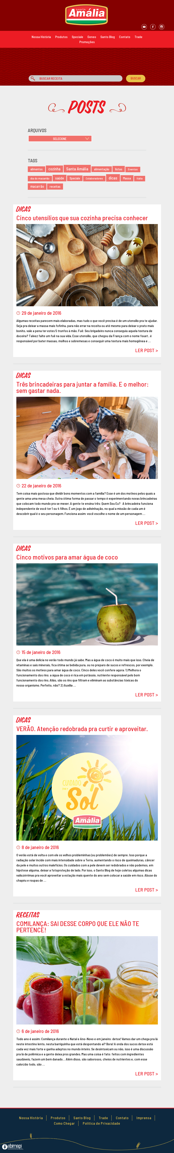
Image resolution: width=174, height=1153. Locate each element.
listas (118, 169)
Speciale (77, 37)
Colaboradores (94, 178)
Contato (124, 37)
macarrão (37, 186)
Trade (138, 37)
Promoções (87, 42)
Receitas (27, 915)
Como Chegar (64, 1123)
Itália (140, 178)
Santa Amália (77, 168)
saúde (59, 178)
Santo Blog (107, 37)
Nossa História (41, 37)
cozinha (54, 169)
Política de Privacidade (101, 1123)
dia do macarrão (39, 178)
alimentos (36, 169)
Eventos (133, 169)
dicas (113, 177)
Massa (127, 178)
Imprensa (143, 1118)
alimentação (101, 169)
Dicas (23, 209)
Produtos (61, 37)
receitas (55, 186)
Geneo (91, 37)
